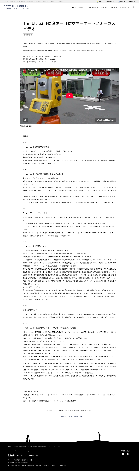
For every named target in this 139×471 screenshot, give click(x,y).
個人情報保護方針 (125, 451)
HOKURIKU (16, 7)
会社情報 (114, 7)
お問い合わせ (125, 7)
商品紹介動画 (28, 35)
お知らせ (104, 7)
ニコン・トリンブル (104, 2)
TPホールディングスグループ (127, 2)
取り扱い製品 (77, 7)
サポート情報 (91, 7)
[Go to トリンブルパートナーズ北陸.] (8, 446)
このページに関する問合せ (69, 417)
